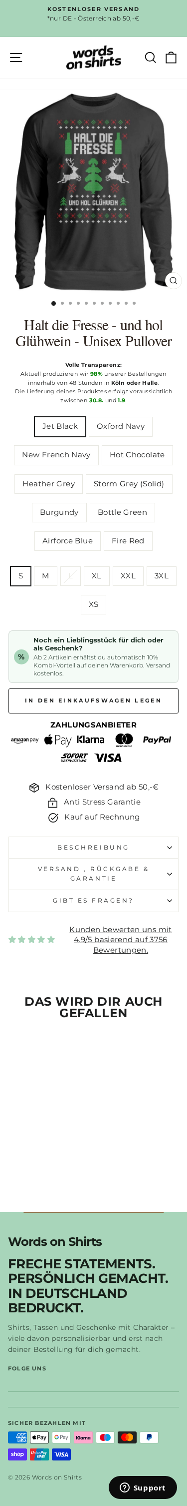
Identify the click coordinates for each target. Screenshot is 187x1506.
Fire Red (128, 540)
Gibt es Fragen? (93, 900)
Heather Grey (48, 483)
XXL (128, 575)
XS (94, 604)
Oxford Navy (121, 426)
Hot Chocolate (137, 454)
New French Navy (56, 454)
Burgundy (59, 512)
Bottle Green (122, 512)
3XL (162, 575)
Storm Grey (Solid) (129, 483)
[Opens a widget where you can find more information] (142, 1488)
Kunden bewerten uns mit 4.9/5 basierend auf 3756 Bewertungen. (120, 940)
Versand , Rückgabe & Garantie (94, 874)
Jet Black (60, 426)
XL (97, 575)
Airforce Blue (67, 540)
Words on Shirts (55, 1242)
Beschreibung (93, 847)
